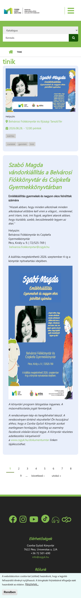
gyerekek (22, 144)
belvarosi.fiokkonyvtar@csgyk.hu (29, 247)
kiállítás (10, 136)
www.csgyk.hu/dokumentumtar (30, 440)
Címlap (11, 52)
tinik (32, 144)
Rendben (10, 592)
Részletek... (32, 584)
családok (11, 144)
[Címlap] (21, 10)
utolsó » (56, 475)
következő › (38, 475)
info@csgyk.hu (40, 557)
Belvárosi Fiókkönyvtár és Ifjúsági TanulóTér (35, 121)
